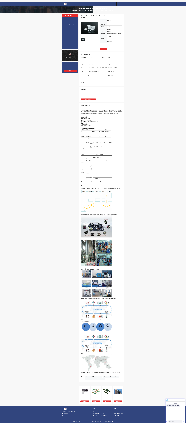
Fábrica (94, 411)
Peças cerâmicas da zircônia (68, 45)
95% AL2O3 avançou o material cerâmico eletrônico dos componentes (117, 398)
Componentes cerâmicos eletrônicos (81, 10)
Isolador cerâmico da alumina (68, 26)
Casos (102, 411)
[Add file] (166, 421)
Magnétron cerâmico (67, 43)
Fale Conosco (95, 415)
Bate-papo (70, 70)
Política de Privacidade (104, 415)
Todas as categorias (116, 415)
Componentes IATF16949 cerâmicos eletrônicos (93, 376)
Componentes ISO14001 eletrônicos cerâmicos (106, 398)
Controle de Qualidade (96, 413)
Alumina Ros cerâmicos (67, 47)
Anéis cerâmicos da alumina (68, 28)
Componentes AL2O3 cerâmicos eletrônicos (111, 376)
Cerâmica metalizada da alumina (69, 22)
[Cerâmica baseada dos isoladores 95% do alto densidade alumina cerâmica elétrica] (84, 391)
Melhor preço (84, 401)
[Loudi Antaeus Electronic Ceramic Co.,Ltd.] (65, 3)
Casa (73, 10)
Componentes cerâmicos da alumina (69, 18)
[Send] (183, 421)
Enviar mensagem (88, 99)
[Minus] (183, 400)
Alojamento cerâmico (67, 20)
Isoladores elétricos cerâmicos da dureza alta (84, 398)
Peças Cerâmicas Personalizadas (69, 24)
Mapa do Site (102, 413)
